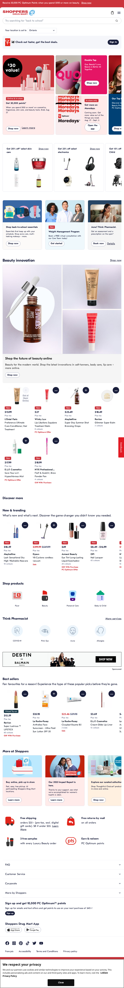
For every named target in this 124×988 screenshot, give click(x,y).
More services (113, 618)
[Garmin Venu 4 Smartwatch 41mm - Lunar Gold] (68, 180)
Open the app (92, 127)
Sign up (10, 913)
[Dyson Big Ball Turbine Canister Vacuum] (90, 180)
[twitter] (34, 943)
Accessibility (25, 951)
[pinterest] (21, 943)
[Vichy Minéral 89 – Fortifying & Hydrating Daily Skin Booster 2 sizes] (16, 164)
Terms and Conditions (47, 951)
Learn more (28, 127)
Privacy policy (70, 951)
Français (9, 951)
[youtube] (41, 943)
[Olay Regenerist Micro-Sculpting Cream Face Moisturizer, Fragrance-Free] (39, 164)
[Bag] (112, 12)
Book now (98, 243)
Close (61, 982)
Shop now (86, 2)
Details (111, 243)
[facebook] (7, 943)
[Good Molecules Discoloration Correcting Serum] (39, 180)
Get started (56, 243)
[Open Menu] (119, 12)
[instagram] (14, 943)
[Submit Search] (116, 21)
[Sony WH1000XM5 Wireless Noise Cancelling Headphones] (90, 164)
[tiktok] (28, 943)
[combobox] (62, 20)
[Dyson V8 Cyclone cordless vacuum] (68, 164)
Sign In (113, 42)
